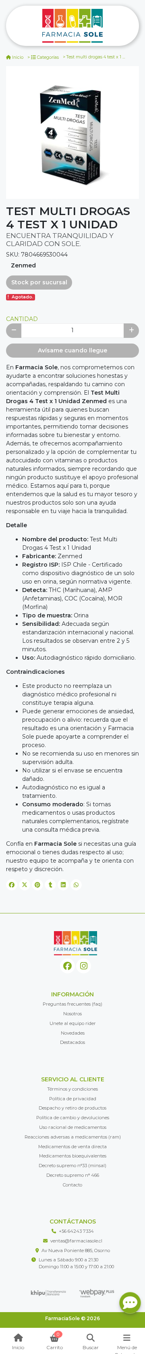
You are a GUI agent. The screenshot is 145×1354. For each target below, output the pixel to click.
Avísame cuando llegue (72, 350)
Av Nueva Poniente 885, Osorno (75, 1250)
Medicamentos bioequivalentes (72, 1156)
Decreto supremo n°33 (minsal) (72, 1165)
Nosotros (72, 1014)
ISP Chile (74, 564)
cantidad (22, 319)
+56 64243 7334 (76, 1231)
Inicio (17, 57)
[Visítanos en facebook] (67, 966)
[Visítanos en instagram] (83, 966)
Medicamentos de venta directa (72, 1146)
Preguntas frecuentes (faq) (72, 1004)
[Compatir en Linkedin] (63, 884)
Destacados (72, 1042)
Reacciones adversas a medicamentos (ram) (73, 1137)
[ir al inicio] (75, 943)
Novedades (73, 1033)
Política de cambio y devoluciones (72, 1117)
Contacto (72, 1185)
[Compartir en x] (24, 884)
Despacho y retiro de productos (72, 1108)
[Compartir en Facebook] (11, 884)
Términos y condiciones (72, 1089)
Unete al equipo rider (73, 1023)
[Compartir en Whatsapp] (76, 884)
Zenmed (23, 265)
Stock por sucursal (39, 282)
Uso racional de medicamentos (72, 1127)
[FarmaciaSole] (72, 26)
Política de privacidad (72, 1098)
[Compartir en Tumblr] (50, 884)
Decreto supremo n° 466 (72, 1175)
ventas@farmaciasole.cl (76, 1241)
